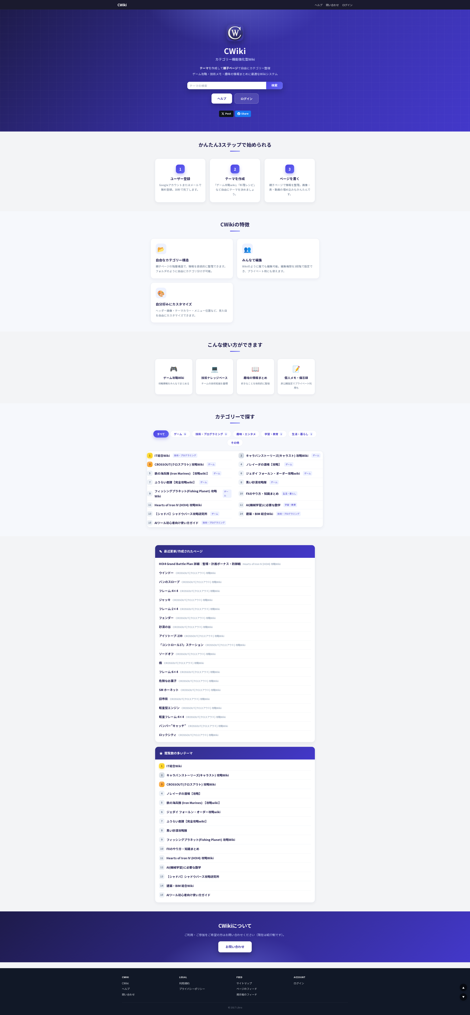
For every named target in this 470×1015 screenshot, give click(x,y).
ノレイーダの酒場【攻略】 (263, 464)
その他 (235, 442)
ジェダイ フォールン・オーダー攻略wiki (273, 473)
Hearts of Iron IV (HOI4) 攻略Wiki (178, 505)
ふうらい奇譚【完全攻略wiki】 (175, 482)
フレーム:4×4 (169, 591)
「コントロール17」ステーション (181, 645)
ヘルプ (318, 5)
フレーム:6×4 (169, 672)
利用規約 (184, 983)
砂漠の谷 (165, 627)
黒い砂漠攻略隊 (256, 482)
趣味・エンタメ (246, 434)
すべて (161, 434)
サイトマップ (244, 983)
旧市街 (164, 699)
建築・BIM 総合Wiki (259, 514)
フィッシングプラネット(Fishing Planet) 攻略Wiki (186, 493)
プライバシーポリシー (192, 989)
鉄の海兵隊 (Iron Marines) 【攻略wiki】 (182, 473)
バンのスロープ (169, 582)
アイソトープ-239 (171, 636)
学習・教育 (273, 434)
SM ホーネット (169, 690)
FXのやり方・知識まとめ (262, 493)
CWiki (122, 4)
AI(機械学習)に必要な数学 (263, 505)
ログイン (347, 5)
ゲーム (180, 434)
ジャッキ (165, 600)
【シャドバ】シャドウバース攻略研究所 (181, 514)
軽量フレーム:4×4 (172, 717)
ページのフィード (246, 989)
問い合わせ (332, 5)
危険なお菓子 (168, 681)
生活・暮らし (302, 434)
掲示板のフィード (246, 994)
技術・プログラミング (211, 434)
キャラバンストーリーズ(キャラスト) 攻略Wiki (277, 455)
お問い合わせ (235, 946)
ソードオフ (166, 654)
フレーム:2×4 (169, 609)
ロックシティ (168, 735)
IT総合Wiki (162, 455)
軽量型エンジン (169, 708)
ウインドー (166, 573)
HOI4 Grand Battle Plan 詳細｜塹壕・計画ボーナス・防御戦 (200, 564)
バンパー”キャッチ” (173, 726)
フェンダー (166, 618)
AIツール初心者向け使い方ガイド (176, 523)
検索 (274, 85)
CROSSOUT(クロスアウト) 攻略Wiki (179, 464)
